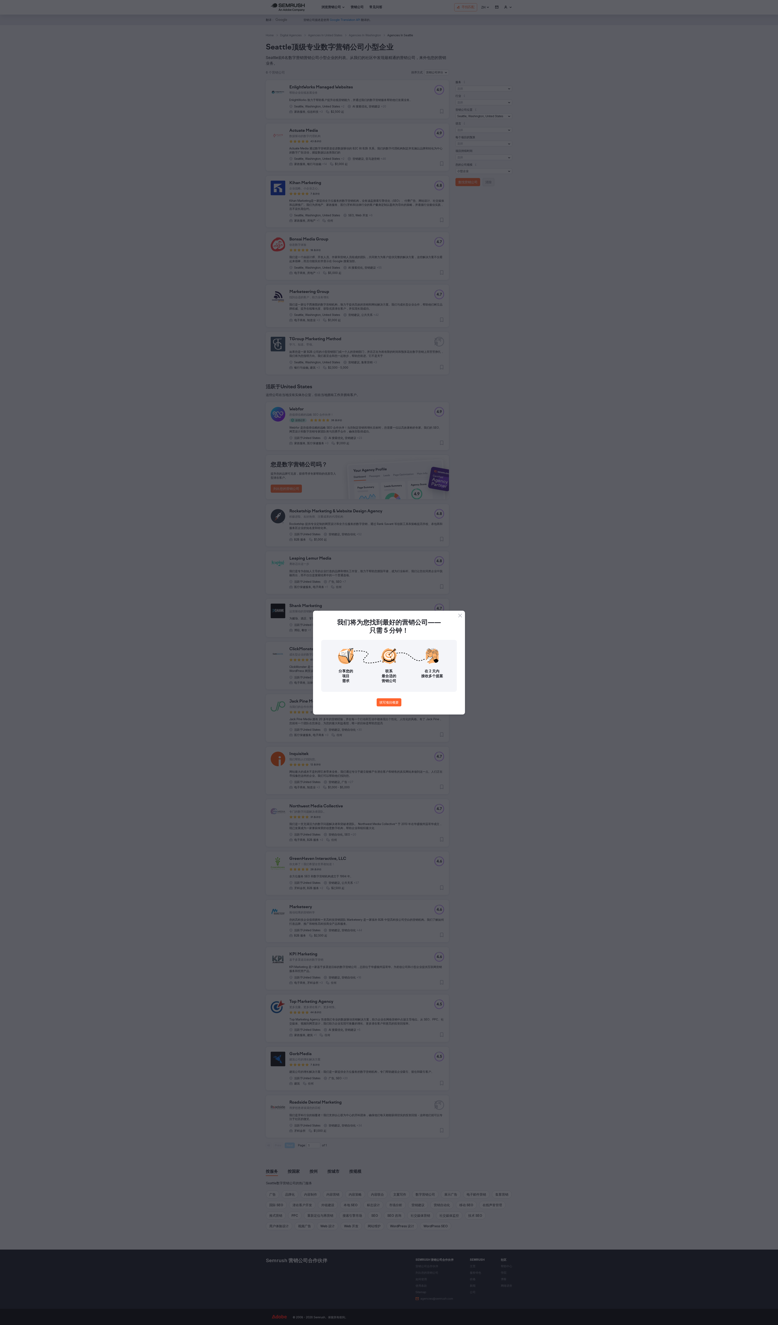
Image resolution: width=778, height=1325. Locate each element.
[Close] (460, 615)
